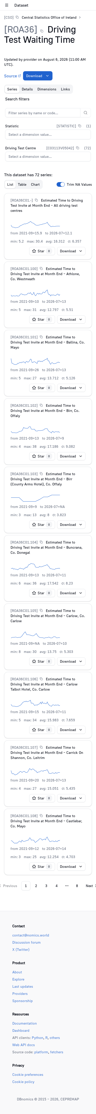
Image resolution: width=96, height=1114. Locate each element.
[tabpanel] (48, 493)
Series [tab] (12, 89)
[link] (40, 17)
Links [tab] (65, 89)
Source (10, 75)
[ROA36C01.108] (24, 816)
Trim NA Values (79, 184)
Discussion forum (26, 942)
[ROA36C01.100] (24, 268)
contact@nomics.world (30, 935)
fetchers (56, 1052)
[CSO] (9, 17)
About (17, 972)
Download (34, 76)
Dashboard (20, 1030)
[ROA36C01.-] (21, 200)
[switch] (61, 184)
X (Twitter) (20, 949)
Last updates (22, 986)
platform (41, 1052)
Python (37, 1037)
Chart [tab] (35, 184)
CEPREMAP (69, 1099)
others (55, 1037)
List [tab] (10, 184)
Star (44, 251)
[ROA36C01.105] (24, 610)
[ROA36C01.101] (24, 337)
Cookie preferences (27, 1074)
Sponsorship (22, 1000)
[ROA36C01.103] (24, 474)
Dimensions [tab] (46, 89)
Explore (18, 979)
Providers (20, 993)
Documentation (24, 1023)
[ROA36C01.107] (24, 747)
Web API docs (23, 1045)
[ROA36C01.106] (24, 679)
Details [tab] (27, 89)
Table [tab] (22, 184)
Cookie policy (23, 1081)
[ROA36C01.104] (24, 542)
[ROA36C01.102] (24, 405)
